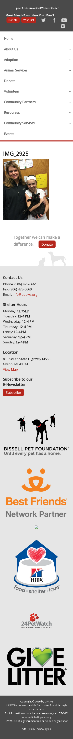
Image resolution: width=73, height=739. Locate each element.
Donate (13, 20)
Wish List (28, 20)
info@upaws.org (25, 294)
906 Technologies (40, 729)
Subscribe (13, 392)
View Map (10, 369)
